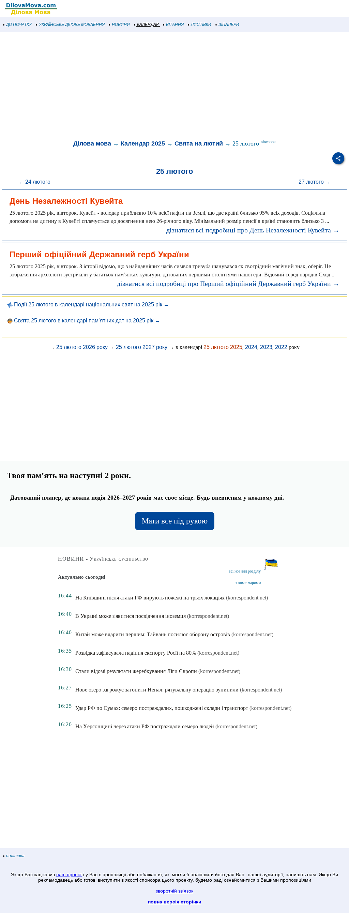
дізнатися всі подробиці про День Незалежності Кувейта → (252, 230)
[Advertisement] (174, 86)
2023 (266, 347)
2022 (281, 347)
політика (15, 855)
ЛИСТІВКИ (201, 24)
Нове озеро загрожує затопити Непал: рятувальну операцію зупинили (157, 690)
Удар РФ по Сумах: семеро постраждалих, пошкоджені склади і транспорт (161, 708)
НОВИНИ (121, 24)
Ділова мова (92, 143)
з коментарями (248, 582)
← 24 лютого (34, 182)
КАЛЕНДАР (148, 24)
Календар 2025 (143, 143)
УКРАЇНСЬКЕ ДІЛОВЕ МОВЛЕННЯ (72, 24)
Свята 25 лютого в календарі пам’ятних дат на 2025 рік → (86, 320)
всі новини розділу (245, 571)
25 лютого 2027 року (141, 347)
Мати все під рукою (175, 521)
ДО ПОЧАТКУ (19, 24)
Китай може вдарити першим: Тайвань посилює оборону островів (152, 634)
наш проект (69, 874)
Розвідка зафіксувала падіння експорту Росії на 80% (135, 653)
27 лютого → (315, 182)
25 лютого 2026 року (82, 347)
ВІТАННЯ (175, 24)
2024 (251, 347)
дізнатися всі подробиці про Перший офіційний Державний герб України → (228, 283)
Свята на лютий (198, 143)
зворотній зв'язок (174, 891)
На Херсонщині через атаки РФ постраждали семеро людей (144, 726)
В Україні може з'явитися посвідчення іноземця (130, 616)
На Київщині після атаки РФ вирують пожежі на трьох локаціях (150, 597)
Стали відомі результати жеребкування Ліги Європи (136, 671)
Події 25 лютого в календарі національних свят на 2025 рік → (91, 304)
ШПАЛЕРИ (228, 24)
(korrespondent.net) (247, 597)
